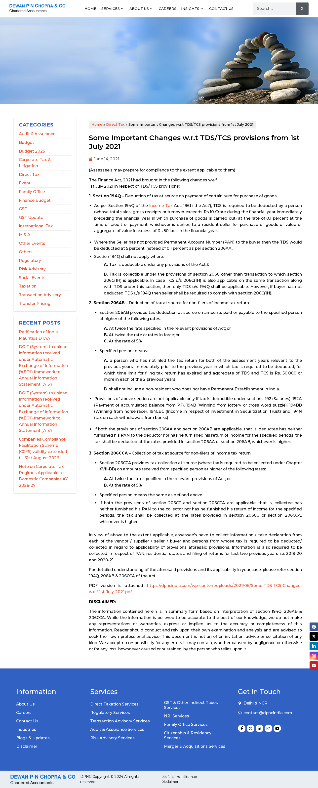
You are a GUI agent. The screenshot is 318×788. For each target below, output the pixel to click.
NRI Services (176, 716)
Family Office (32, 191)
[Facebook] (314, 626)
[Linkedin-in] (259, 728)
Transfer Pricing (34, 303)
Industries (26, 729)
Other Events (32, 243)
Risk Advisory (32, 269)
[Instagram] (268, 728)
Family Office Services (186, 724)
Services (110, 8)
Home (90, 8)
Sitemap (190, 777)
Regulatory (30, 260)
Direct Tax (29, 174)
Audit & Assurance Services (117, 729)
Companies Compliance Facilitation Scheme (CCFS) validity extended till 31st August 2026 (43, 448)
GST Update (31, 217)
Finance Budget (35, 200)
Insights (190, 8)
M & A (24, 234)
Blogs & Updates (33, 738)
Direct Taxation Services (114, 704)
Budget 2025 (32, 151)
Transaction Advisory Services (120, 721)
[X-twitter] (250, 728)
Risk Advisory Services (112, 738)
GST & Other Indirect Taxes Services (191, 705)
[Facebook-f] (242, 728)
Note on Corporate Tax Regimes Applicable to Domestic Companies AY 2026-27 (43, 476)
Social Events (32, 277)
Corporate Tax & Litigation (35, 162)
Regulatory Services (110, 712)
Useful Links (170, 777)
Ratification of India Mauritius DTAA (38, 335)
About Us (139, 8)
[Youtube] (277, 728)
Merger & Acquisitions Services (194, 746)
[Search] (302, 8)
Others (26, 251)
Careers (167, 8)
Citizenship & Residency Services (187, 735)
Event (25, 183)
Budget (26, 142)
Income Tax (161, 205)
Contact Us (221, 8)
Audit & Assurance (37, 133)
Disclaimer (26, 746)
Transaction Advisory (40, 294)
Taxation (28, 286)
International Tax (36, 226)
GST (23, 209)
